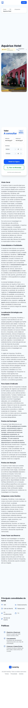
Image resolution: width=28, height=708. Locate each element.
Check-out (18, 138)
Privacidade (14, 673)
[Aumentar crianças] (21, 153)
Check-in (7, 138)
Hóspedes (7, 145)
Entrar (24, 2)
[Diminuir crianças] (15, 153)
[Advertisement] (14, 29)
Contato (21, 673)
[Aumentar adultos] (21, 149)
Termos (7, 673)
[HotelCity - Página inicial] (2, 2)
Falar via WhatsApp (15, 167)
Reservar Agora (14, 161)
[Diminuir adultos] (15, 149)
